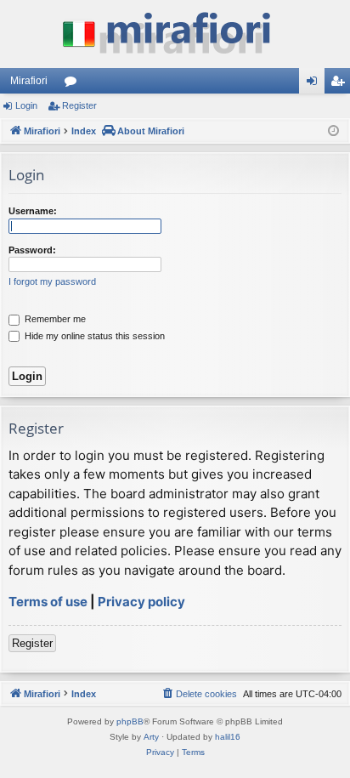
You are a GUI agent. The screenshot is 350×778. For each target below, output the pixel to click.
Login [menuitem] (315, 84)
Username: (32, 211)
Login (26, 105)
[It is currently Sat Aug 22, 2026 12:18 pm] (333, 131)
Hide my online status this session (93, 336)
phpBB (130, 721)
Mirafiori (29, 81)
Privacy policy (141, 601)
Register (79, 105)
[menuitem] (199, 693)
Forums (74, 84)
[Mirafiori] (175, 34)
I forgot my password (52, 281)
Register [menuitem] (340, 84)
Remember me (54, 319)
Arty (151, 736)
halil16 (227, 736)
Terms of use (48, 601)
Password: (32, 250)
